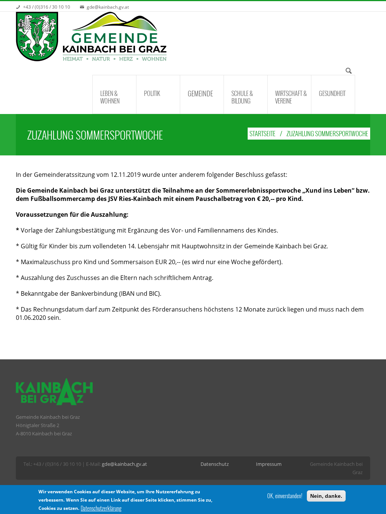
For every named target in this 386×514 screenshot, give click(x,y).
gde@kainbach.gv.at (108, 7)
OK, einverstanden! (284, 496)
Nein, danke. (326, 496)
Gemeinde (200, 93)
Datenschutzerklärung (101, 508)
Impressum (269, 464)
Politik (152, 93)
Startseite (263, 133)
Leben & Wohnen (109, 97)
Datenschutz (215, 464)
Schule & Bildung (242, 97)
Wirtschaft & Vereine (291, 97)
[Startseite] (91, 37)
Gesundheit (332, 93)
